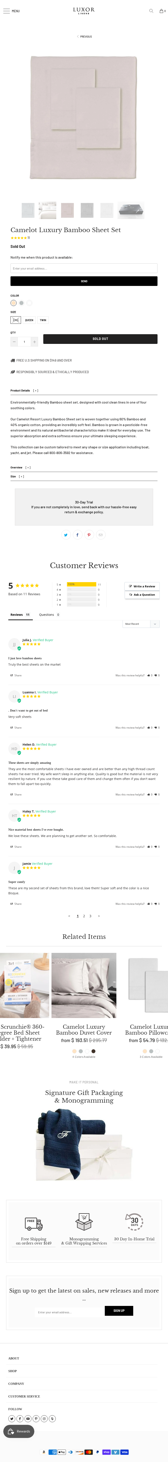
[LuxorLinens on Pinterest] (36, 1418)
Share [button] (18, 675)
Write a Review (144, 586)
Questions (46, 615)
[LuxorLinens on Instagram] (44, 1418)
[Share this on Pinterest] (89, 535)
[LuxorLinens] (84, 11)
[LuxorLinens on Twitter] (11, 1418)
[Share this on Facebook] (77, 535)
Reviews (16, 615)
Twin (43, 320)
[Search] (153, 11)
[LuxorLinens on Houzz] (52, 1418)
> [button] (99, 916)
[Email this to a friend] (101, 535)
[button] (149, 675)
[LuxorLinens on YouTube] (28, 1418)
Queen (29, 320)
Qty (13, 332)
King (16, 320)
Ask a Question (144, 595)
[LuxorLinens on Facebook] (19, 1418)
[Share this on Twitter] (66, 535)
